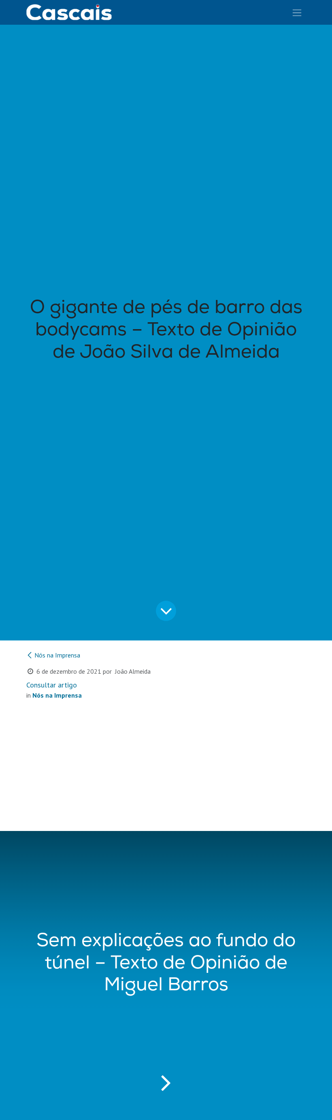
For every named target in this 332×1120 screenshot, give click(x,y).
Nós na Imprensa (57, 655)
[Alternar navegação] (297, 12)
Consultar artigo (51, 685)
